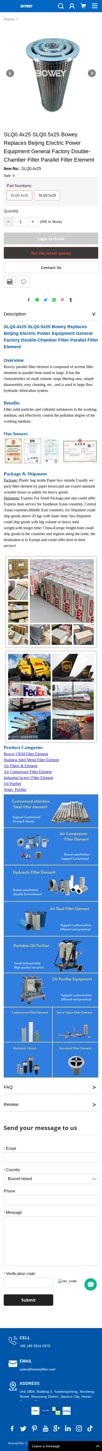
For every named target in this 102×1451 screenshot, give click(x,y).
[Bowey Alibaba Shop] (35, 1411)
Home (9, 19)
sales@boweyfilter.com (37, 1369)
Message (13, 1212)
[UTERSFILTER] (67, 1411)
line (37, 299)
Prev (10, 73)
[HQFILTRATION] (56, 1411)
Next (92, 73)
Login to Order (51, 238)
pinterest (62, 299)
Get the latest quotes (51, 253)
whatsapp (53, 299)
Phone (9, 1191)
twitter (45, 299)
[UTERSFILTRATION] (46, 1411)
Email (10, 1148)
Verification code (19, 1274)
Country (12, 1170)
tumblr (70, 299)
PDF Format (10, 282)
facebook (28, 299)
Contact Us (51, 267)
